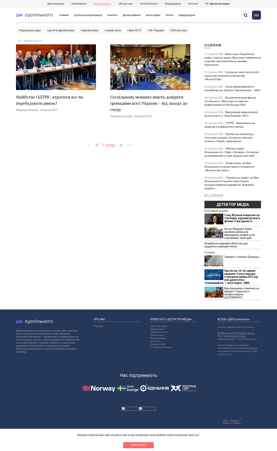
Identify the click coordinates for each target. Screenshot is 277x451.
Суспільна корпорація (88, 15)
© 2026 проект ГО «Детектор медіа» (236, 333)
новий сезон (113, 30)
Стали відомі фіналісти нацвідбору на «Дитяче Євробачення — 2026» (232, 88)
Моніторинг (153, 15)
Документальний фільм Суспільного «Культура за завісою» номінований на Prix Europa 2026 (230, 101)
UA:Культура (179, 30)
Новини (64, 15)
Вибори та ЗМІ (157, 344)
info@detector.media (235, 336)
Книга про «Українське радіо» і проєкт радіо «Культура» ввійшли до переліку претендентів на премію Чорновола (232, 59)
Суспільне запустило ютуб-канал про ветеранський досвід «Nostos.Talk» (232, 75)
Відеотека (155, 341)
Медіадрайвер (173, 3)
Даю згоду (138, 445)
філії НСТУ (135, 30)
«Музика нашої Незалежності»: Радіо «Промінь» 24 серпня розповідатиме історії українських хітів (231, 152)
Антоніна (193, 3)
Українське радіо (30, 30)
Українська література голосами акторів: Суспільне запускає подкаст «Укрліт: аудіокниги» (228, 137)
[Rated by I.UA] (130, 409)
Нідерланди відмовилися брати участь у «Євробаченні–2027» (231, 113)
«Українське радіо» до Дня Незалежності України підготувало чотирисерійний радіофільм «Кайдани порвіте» (231, 183)
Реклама (98, 326)
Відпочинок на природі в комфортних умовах (229, 124)
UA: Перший (156, 30)
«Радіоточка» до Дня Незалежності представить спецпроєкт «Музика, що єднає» (229, 166)
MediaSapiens (79, 3)
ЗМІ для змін (126, 3)
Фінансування (132, 15)
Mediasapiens (157, 329)
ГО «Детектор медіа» (217, 3)
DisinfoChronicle (149, 3)
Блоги (169, 15)
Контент (112, 15)
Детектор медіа (55, 3)
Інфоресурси (187, 15)
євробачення (90, 30)
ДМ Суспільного (102, 3)
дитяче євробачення (61, 30)
